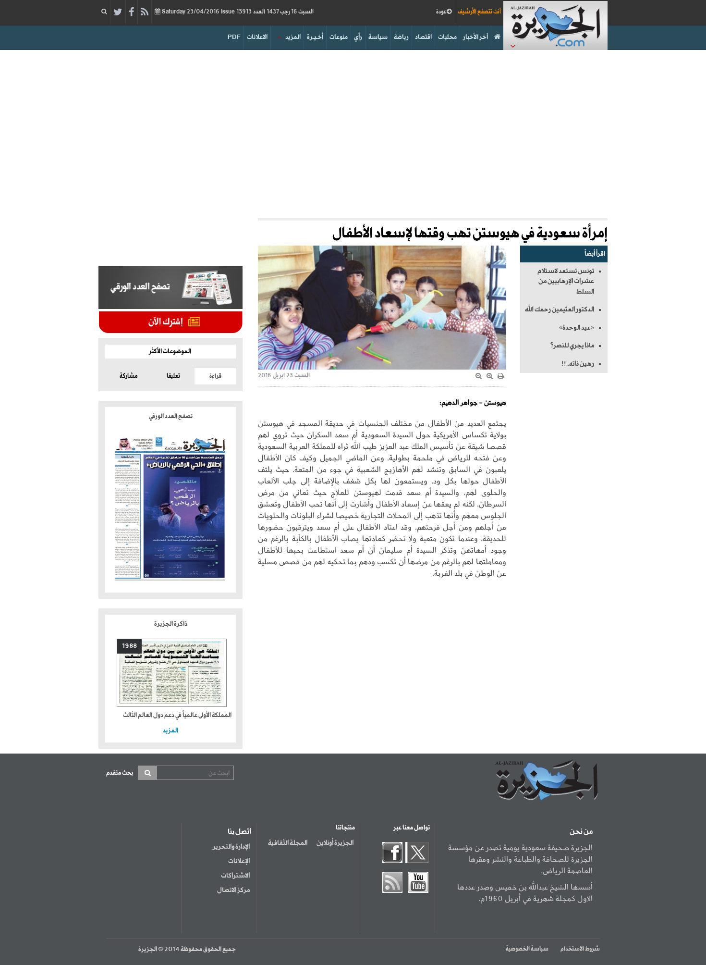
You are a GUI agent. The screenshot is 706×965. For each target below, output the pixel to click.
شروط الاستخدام (580, 949)
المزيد (293, 37)
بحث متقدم (119, 773)
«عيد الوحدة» (576, 327)
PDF (234, 37)
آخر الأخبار (475, 37)
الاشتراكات (235, 875)
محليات (447, 37)
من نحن (581, 832)
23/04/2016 (237, 12)
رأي (358, 37)
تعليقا (173, 376)
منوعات (338, 37)
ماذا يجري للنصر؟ (572, 345)
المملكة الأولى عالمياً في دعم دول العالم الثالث (177, 715)
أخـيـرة (315, 37)
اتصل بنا (239, 832)
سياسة (378, 37)
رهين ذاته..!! (577, 363)
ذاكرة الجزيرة (170, 624)
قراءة (215, 376)
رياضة (401, 37)
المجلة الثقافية (287, 843)
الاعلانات (257, 37)
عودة (441, 12)
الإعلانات (239, 861)
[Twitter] (117, 12)
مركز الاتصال (233, 890)
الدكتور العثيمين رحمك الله (559, 309)
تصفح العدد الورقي (171, 416)
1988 (129, 646)
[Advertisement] (353, 131)
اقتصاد (423, 37)
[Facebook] (131, 12)
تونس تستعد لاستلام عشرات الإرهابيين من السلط (565, 281)
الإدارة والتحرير (231, 846)
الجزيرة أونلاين (334, 843)
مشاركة (128, 376)
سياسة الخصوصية (527, 949)
